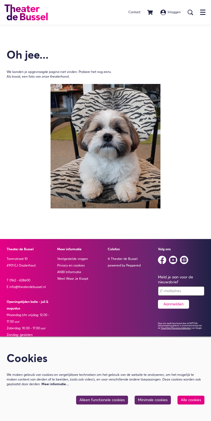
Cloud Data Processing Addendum (176, 328)
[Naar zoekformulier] (190, 12)
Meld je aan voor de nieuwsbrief (175, 279)
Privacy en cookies (71, 265)
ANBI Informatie (69, 272)
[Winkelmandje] (150, 12)
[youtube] (173, 260)
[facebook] (162, 260)
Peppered (133, 265)
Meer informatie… (55, 384)
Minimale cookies (153, 400)
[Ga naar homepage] (26, 12)
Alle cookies (191, 400)
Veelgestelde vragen (72, 259)
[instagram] (184, 260)
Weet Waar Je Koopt (72, 279)
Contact (134, 12)
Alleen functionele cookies (102, 400)
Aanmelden (173, 304)
